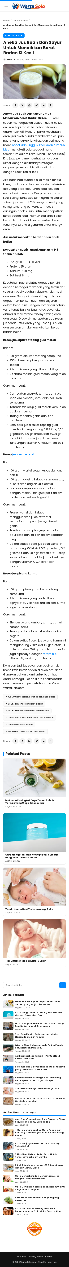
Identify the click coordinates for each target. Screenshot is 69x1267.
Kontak (48, 1256)
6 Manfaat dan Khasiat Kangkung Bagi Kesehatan (37, 1199)
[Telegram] (36, 105)
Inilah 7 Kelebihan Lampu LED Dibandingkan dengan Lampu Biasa (39, 1166)
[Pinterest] (50, 105)
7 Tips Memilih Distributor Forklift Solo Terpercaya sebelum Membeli (36, 1155)
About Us (21, 1256)
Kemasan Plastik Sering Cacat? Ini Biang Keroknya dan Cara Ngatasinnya (38, 1079)
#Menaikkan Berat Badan (19, 724)
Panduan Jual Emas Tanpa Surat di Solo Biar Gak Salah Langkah (40, 1100)
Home (6, 20)
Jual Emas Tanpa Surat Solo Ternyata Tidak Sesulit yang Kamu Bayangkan (40, 1120)
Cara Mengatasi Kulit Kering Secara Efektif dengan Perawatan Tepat (31, 856)
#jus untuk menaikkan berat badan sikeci (27, 710)
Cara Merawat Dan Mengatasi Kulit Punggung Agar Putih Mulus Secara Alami (38, 1210)
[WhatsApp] (29, 105)
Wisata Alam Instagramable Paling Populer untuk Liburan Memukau (39, 1046)
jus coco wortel (23, 454)
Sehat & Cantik (20, 20)
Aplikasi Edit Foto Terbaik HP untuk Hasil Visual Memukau (37, 1057)
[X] (22, 105)
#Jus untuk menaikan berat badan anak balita (30, 696)
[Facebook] (15, 105)
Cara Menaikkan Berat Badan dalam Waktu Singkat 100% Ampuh (40, 1188)
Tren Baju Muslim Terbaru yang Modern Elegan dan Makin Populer (37, 1035)
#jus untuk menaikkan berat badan (24, 703)
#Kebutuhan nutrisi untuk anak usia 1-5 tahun (29, 717)
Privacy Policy (36, 1256)
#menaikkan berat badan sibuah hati (25, 731)
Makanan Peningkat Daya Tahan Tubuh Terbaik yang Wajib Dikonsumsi (29, 802)
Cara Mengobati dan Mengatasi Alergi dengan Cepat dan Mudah (37, 1177)
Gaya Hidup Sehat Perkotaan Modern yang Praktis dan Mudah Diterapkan (39, 1025)
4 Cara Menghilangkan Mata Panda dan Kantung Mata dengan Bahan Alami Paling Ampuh (39, 1133)
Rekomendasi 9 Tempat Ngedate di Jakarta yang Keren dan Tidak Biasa (40, 1068)
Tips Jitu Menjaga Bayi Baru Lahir (25, 960)
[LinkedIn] (43, 105)
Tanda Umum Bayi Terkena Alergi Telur (29, 909)
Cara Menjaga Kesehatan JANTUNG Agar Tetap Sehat (38, 1145)
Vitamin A (49, 654)
